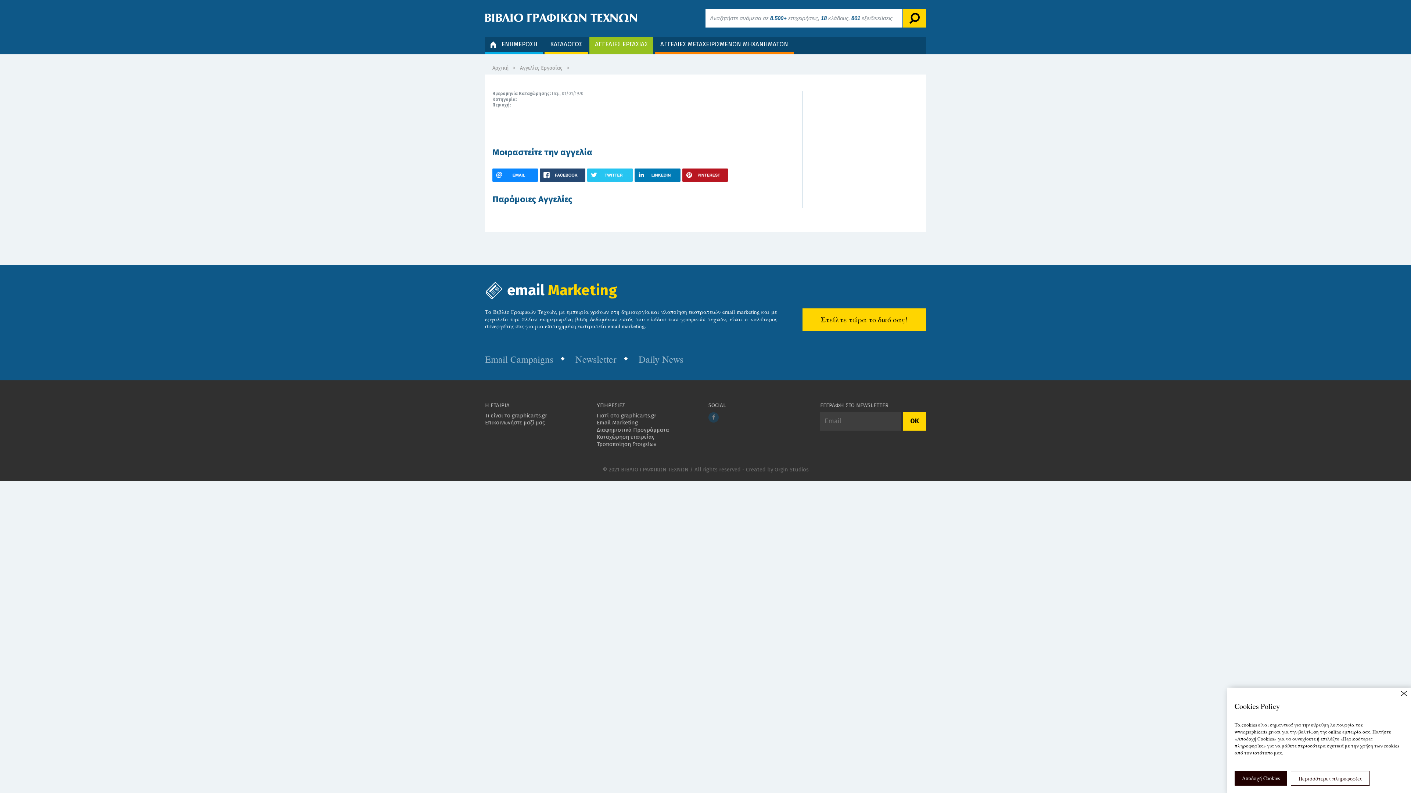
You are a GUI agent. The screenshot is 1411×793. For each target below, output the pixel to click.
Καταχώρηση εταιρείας (625, 437)
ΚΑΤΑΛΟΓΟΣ (566, 44)
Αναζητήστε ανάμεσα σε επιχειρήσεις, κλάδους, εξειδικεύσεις (801, 18)
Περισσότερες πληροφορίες (1330, 778)
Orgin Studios (792, 469)
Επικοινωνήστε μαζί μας (515, 422)
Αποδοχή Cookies (1261, 778)
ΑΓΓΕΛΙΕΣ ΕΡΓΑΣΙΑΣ (621, 44)
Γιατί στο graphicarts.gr (626, 415)
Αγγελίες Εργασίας (541, 68)
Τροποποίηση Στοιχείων (626, 444)
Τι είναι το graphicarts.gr (516, 415)
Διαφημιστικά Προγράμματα (633, 430)
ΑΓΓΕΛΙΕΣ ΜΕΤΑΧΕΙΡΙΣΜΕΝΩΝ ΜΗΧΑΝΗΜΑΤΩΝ (724, 44)
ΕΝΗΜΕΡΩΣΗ (520, 44)
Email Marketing (617, 422)
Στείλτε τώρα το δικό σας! (864, 320)
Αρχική (500, 68)
